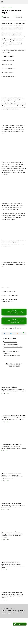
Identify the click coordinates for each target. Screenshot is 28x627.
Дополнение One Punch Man (11, 503)
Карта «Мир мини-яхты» (10, 344)
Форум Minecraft (6, 613)
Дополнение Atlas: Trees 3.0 (10, 562)
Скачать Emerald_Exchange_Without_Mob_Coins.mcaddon (14, 320)
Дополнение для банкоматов (11, 473)
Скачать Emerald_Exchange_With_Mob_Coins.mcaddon (14, 312)
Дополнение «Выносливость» (11, 592)
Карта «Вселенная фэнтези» (11, 355)
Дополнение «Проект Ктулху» (11, 444)
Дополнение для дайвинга (10, 532)
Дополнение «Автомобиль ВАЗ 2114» (13, 415)
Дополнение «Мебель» (10, 342)
